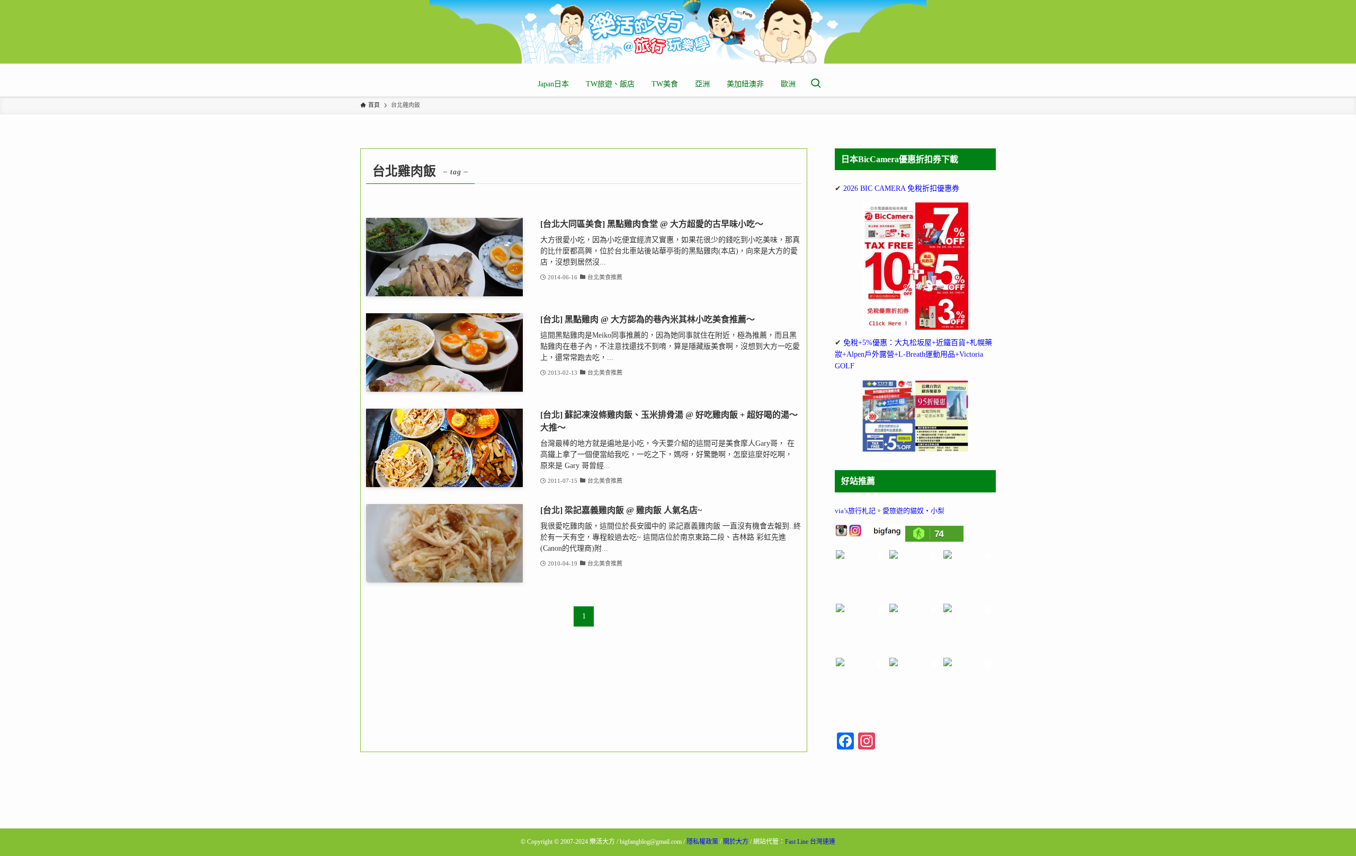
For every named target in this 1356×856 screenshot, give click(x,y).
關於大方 (735, 841)
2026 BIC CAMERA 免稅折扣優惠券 (901, 188)
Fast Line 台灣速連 (810, 841)
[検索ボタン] (815, 84)
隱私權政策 (702, 841)
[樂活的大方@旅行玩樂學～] (678, 32)
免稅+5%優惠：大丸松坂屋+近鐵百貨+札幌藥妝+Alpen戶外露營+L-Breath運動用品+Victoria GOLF (913, 354)
